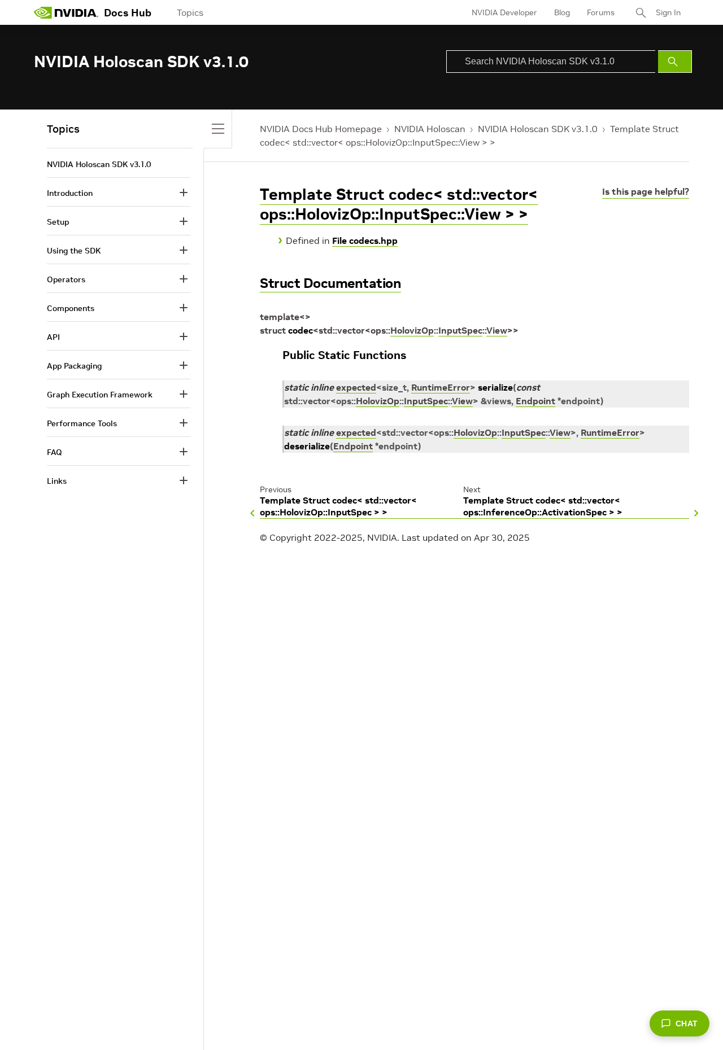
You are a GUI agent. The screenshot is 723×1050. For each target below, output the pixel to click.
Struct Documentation (330, 283)
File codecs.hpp (365, 240)
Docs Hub (127, 12)
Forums (601, 12)
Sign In (668, 12)
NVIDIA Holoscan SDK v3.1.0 (538, 128)
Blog (562, 12)
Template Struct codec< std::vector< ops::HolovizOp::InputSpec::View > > (399, 204)
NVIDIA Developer (504, 12)
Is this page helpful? (645, 191)
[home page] (66, 12)
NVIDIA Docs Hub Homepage (321, 128)
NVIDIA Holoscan (429, 128)
